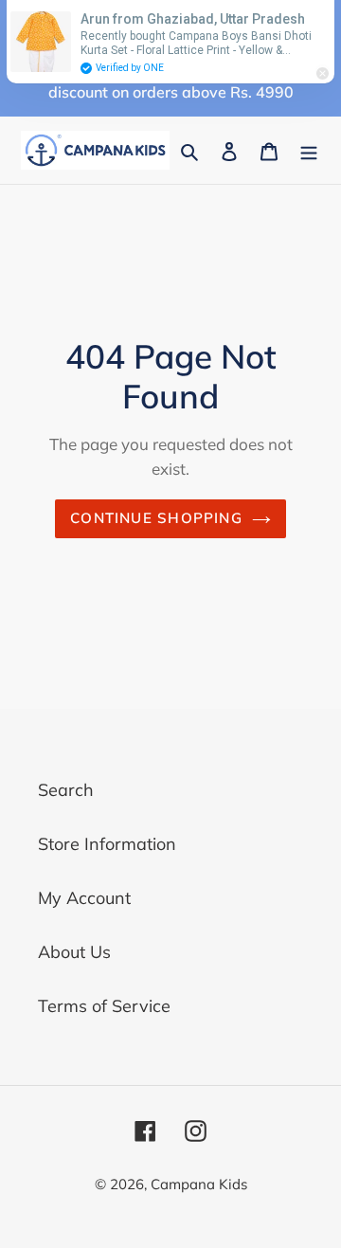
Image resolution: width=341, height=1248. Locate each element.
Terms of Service (104, 1006)
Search (66, 790)
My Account (84, 898)
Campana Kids (199, 1184)
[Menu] (309, 150)
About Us (74, 952)
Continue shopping (156, 518)
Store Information (107, 844)
